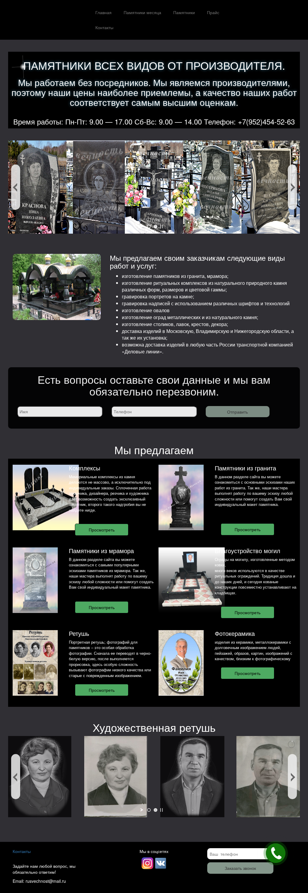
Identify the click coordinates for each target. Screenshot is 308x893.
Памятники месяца (142, 12)
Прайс (213, 12)
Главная (103, 12)
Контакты (104, 27)
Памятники (184, 12)
